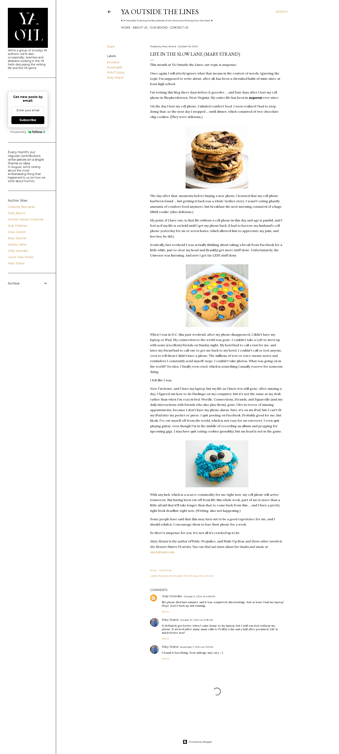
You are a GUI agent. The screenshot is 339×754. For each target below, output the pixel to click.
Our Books (159, 27)
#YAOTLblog (115, 72)
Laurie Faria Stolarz (21, 257)
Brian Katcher (17, 238)
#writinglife (114, 67)
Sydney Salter (17, 244)
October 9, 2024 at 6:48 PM (199, 596)
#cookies (113, 62)
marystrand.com (162, 552)
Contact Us (179, 27)
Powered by (18, 131)
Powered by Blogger (200, 741)
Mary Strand (115, 77)
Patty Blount (16, 213)
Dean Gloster (17, 232)
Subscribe (27, 120)
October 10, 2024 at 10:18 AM (196, 619)
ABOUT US (140, 27)
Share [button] (111, 46)
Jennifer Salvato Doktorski (26, 219)
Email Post (165, 570)
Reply (166, 611)
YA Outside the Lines (160, 11)
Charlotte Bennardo (21, 207)
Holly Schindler (172, 596)
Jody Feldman (17, 225)
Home (125, 27)
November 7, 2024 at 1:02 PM (196, 646)
